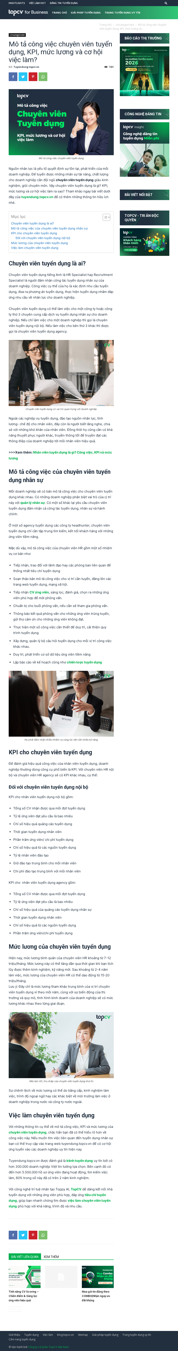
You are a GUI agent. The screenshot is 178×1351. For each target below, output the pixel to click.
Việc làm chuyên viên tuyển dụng (35, 248)
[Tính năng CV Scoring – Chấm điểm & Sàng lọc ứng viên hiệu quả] (25, 1277)
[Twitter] (23, 76)
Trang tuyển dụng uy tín (122, 12)
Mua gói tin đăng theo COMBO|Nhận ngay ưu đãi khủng (96, 1296)
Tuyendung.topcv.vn (26, 66)
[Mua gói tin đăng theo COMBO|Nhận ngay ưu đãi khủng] (98, 1277)
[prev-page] (11, 1309)
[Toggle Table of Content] (104, 217)
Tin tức (92, 25)
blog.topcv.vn (65, 1335)
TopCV (76, 1189)
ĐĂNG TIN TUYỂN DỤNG (64, 3)
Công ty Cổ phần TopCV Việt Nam (48, 1347)
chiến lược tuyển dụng (84, 662)
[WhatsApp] (43, 76)
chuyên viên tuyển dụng (27, 1132)
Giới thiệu (14, 1335)
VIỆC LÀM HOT (37, 3)
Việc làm (48, 1335)
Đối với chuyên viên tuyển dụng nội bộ (43, 238)
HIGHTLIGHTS (17, 3)
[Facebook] (13, 76)
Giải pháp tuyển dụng (86, 12)
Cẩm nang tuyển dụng (67, 25)
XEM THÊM (51, 1257)
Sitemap (83, 1335)
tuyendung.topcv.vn (37, 197)
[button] (166, 3)
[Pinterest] (33, 76)
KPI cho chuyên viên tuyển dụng (34, 233)
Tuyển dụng (31, 1335)
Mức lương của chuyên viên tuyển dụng (40, 243)
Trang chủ (59, 12)
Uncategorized (17, 34)
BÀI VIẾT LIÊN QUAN (24, 1257)
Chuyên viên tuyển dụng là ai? (33, 223)
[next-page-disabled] (18, 1309)
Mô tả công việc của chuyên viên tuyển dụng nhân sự (49, 228)
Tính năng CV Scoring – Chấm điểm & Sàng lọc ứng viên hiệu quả (24, 1296)
